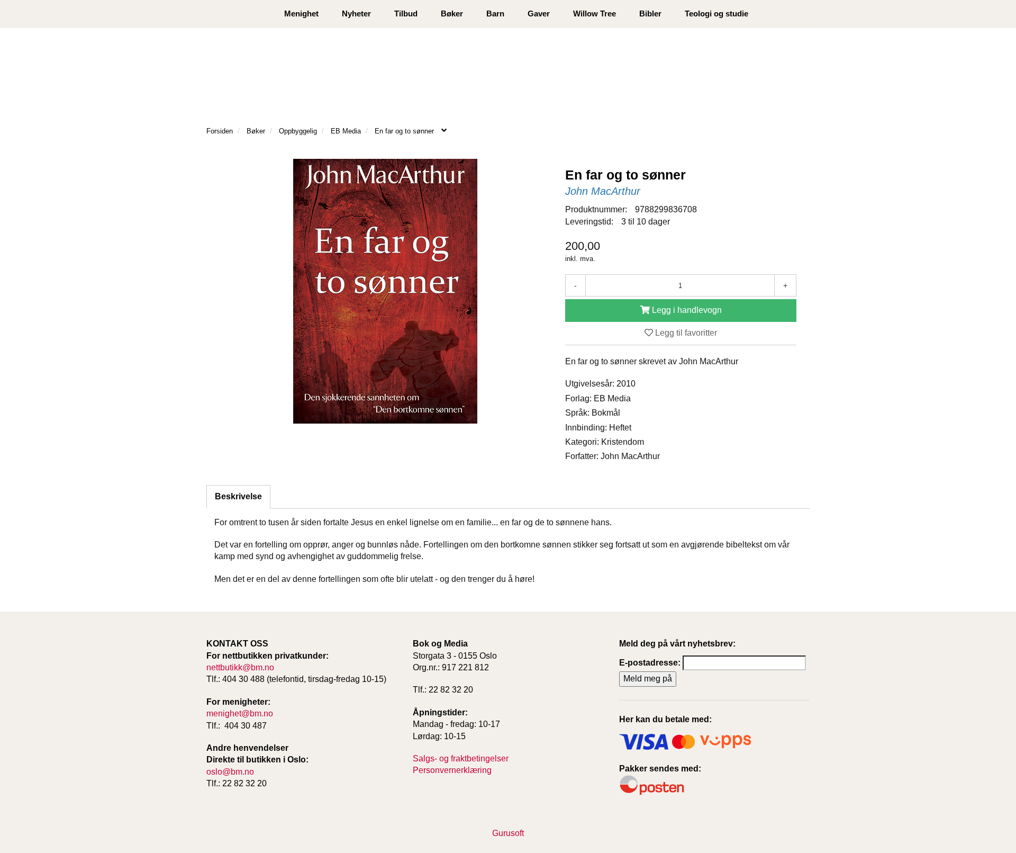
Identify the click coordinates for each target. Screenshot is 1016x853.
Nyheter (356, 13)
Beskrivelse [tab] (238, 496)
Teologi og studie (716, 13)
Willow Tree (594, 13)
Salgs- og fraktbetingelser (461, 758)
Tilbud (406, 13)
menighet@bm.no (239, 713)
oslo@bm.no (230, 771)
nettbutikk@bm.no (240, 667)
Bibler (650, 13)
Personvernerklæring (452, 770)
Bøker (452, 13)
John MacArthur (602, 191)
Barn (495, 13)
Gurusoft (508, 833)
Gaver (539, 13)
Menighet (301, 13)
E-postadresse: (650, 662)
